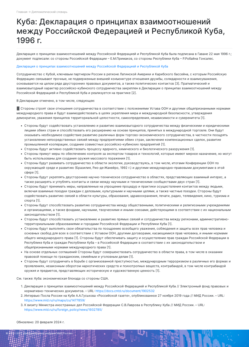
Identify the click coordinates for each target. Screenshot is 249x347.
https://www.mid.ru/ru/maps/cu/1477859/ (54, 300)
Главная (22, 11)
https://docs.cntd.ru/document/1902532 (125, 291)
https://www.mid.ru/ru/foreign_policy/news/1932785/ (63, 310)
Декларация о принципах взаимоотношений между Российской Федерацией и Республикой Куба (92, 66)
